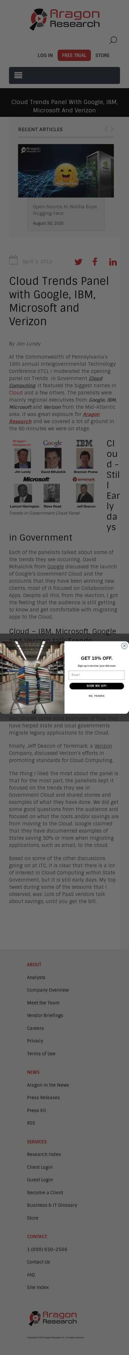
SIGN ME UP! (97, 686)
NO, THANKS (96, 696)
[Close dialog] (125, 646)
